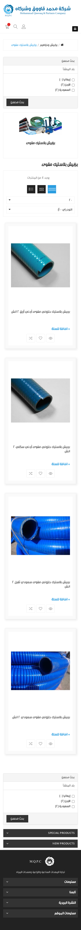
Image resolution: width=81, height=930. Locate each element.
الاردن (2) (66, 84)
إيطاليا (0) (65, 79)
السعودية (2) (63, 90)
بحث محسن (17, 102)
